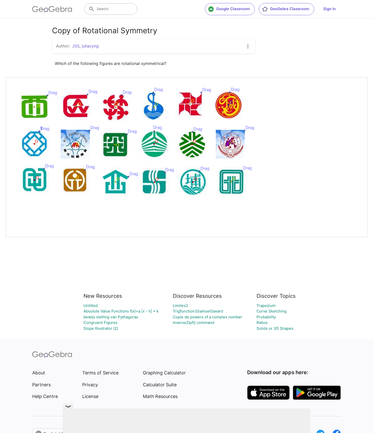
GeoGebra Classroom (289, 8)
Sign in (329, 8)
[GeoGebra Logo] (52, 9)
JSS (75, 45)
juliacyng (90, 45)
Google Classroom (233, 8)
